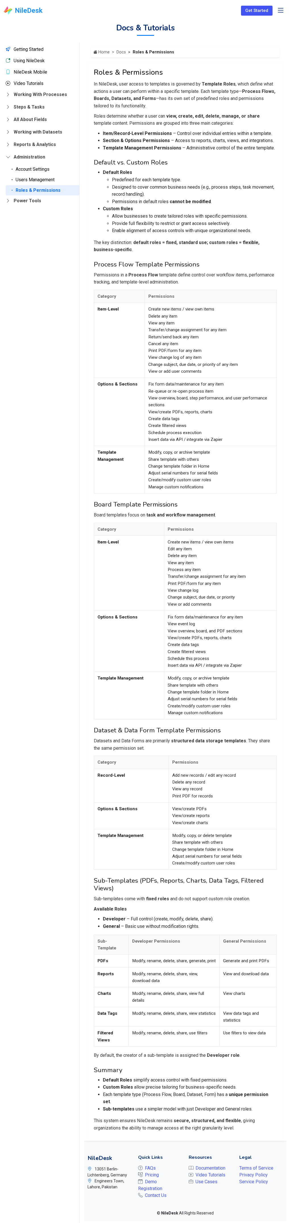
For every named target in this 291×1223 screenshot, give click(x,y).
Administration (29, 157)
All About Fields (30, 119)
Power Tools (27, 200)
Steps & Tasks (29, 107)
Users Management (34, 179)
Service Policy (253, 1181)
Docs (121, 52)
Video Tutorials (28, 83)
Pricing (152, 1175)
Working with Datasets (37, 132)
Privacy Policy (253, 1175)
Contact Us (156, 1195)
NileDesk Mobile (30, 72)
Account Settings (31, 169)
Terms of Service (256, 1168)
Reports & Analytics (34, 144)
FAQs (150, 1168)
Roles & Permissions (37, 190)
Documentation (210, 1168)
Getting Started (28, 49)
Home (104, 52)
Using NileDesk (29, 60)
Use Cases (206, 1181)
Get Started (256, 10)
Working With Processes (40, 94)
